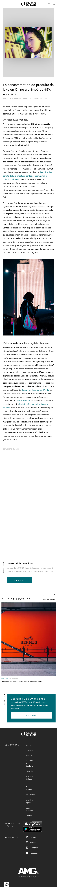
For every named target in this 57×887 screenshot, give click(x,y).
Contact (29, 815)
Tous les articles (49, 599)
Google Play (32, 829)
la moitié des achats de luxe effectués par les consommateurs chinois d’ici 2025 (27, 176)
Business (29, 750)
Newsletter (30, 794)
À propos (29, 788)
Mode (28, 745)
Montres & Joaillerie (29, 763)
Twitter (33, 842)
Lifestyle (29, 771)
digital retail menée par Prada (35, 389)
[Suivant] (52, 594)
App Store (32, 823)
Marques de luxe (29, 777)
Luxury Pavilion (23, 400)
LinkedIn (33, 837)
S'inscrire (19, 580)
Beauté (29, 755)
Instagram (34, 847)
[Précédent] (45, 594)
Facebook (34, 852)
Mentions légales (30, 801)
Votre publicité (29, 809)
